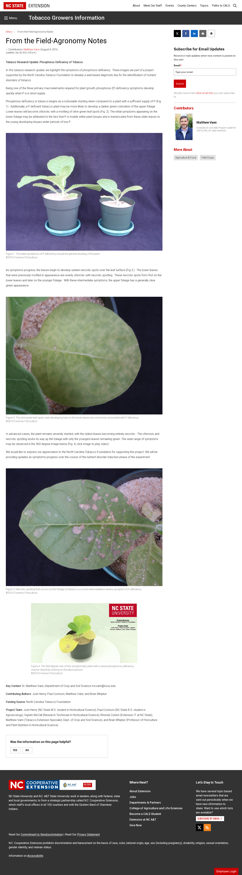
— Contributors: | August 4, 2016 (32, 49)
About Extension (140, 791)
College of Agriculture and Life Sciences (156, 808)
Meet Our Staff (152, 5)
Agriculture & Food (185, 157)
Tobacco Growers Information (67, 17)
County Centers (187, 5)
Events (169, 5)
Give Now (136, 825)
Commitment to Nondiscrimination (42, 834)
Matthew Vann (32, 49)
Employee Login (226, 871)
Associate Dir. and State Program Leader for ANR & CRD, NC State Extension (216, 129)
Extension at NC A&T (143, 819)
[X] (199, 827)
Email (178, 65)
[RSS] (207, 827)
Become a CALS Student (145, 814)
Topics (204, 5)
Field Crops (207, 157)
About (136, 5)
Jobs (133, 797)
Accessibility (35, 855)
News (9, 31)
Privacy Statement (88, 834)
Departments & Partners (145, 802)
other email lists (204, 93)
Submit (180, 83)
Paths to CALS (221, 5)
